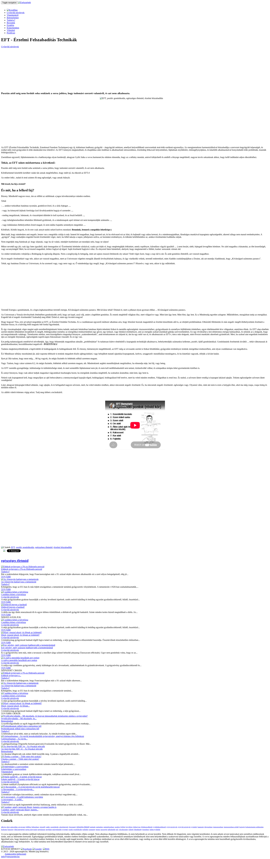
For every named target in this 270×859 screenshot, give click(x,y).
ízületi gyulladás (155, 829)
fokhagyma (136, 827)
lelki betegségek (19, 829)
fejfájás (122, 827)
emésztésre (99, 827)
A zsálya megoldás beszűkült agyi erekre (19, 660)
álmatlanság (138, 829)
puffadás (85, 829)
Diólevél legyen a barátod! (13, 607)
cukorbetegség (63, 827)
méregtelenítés (57, 829)
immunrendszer (218, 827)
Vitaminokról (12, 15)
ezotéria (117, 827)
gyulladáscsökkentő (159, 827)
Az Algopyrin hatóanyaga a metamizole (18, 582)
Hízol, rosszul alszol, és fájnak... (15, 706)
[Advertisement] (85, 70)
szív (117, 829)
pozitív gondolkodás (25, 547)
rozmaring (92, 829)
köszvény (11, 829)
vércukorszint (123, 829)
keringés (242, 827)
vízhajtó (131, 829)
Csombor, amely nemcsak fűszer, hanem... (19, 809)
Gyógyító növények (15, 12)
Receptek (11, 23)
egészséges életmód (43, 547)
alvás (8, 827)
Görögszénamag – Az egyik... (14, 739)
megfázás (49, 829)
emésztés (92, 827)
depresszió (72, 827)
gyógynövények (171, 827)
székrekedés (111, 829)
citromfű (42, 827)
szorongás (104, 829)
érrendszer (145, 829)
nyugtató (65, 829)
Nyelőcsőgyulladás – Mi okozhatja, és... (19, 718)
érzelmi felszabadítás (63, 547)
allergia (3, 827)
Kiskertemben (13, 28)
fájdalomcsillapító (147, 827)
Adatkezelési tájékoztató (15, 854)
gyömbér (194, 827)
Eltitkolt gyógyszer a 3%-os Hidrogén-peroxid (21, 569)
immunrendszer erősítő (231, 827)
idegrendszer (208, 827)
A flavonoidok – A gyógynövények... (17, 789)
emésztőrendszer (109, 827)
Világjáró (11, 30)
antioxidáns (14, 827)
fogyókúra (129, 827)
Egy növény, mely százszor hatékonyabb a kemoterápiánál (27, 647)
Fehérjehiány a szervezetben (13, 769)
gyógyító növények (184, 827)
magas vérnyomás (31, 829)
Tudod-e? (11, 20)
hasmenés (201, 827)
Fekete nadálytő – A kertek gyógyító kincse (20, 779)
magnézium (41, 829)
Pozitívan (11, 33)
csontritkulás (54, 827)
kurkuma (4, 829)
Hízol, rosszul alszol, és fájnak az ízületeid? (20, 635)
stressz (98, 829)
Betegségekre (13, 17)
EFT (13, 547)
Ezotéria (10, 25)
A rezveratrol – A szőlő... (12, 799)
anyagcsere (21, 827)
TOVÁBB (6, 577)
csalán (48, 827)
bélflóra (28, 827)
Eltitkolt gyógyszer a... (11, 675)
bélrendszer (35, 827)
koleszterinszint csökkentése (254, 827)
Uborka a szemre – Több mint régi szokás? (20, 759)
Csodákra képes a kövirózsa (13, 594)
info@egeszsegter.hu (10, 856)
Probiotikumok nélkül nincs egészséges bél (20, 728)
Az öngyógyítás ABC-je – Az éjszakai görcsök (22, 749)
